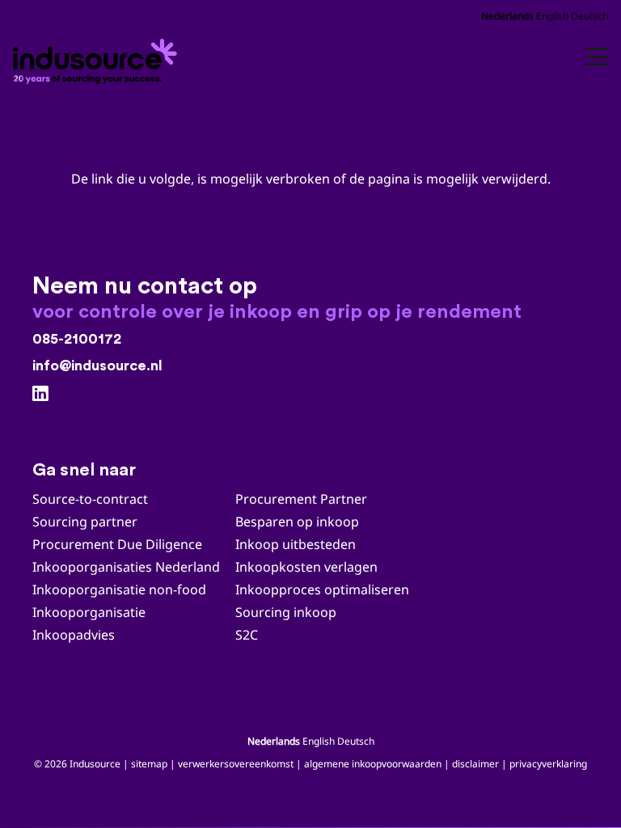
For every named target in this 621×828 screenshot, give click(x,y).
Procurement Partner (301, 499)
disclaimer (475, 764)
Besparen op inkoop (297, 521)
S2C (246, 635)
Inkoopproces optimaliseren (322, 589)
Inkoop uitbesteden (295, 544)
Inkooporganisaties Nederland (126, 567)
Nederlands (507, 16)
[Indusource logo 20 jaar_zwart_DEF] (98, 56)
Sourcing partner (84, 521)
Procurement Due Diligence (117, 544)
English (552, 16)
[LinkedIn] (40, 394)
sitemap (149, 764)
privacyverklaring (548, 764)
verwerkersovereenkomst (236, 764)
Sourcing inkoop (287, 612)
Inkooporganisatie (89, 612)
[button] (597, 56)
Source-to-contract (90, 499)
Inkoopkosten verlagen (306, 567)
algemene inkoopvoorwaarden (372, 764)
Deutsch (589, 16)
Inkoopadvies (73, 635)
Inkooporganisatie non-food (119, 589)
